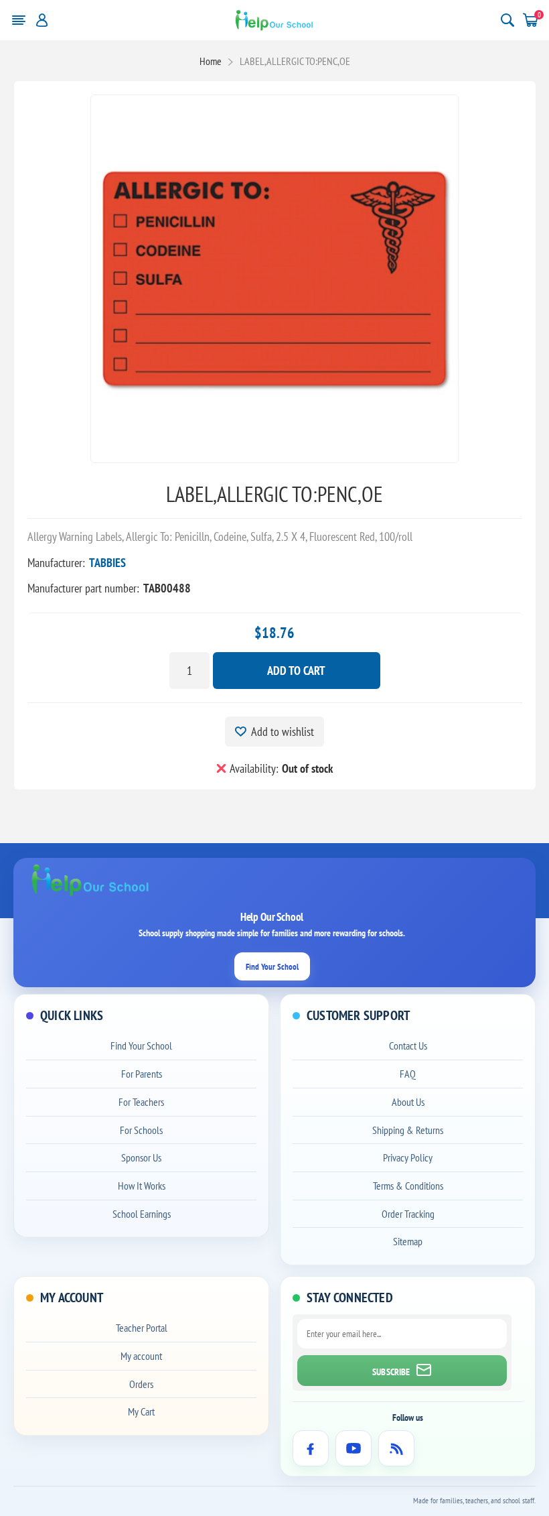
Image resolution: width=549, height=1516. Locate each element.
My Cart (141, 1411)
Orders (141, 1384)
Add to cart (296, 670)
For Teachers (141, 1102)
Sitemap (407, 1241)
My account (141, 1356)
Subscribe (391, 1372)
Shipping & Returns (407, 1130)
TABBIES (107, 562)
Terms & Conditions (408, 1185)
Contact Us (408, 1045)
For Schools (141, 1130)
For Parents (141, 1073)
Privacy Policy (408, 1157)
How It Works (141, 1185)
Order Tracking (408, 1213)
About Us (408, 1102)
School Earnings (141, 1213)
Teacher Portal (141, 1327)
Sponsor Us (141, 1157)
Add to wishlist (282, 731)
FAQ (408, 1073)
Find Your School (272, 966)
